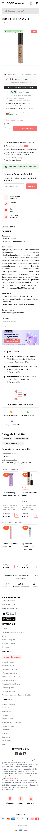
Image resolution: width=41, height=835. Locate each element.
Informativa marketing (9, 673)
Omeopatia (5, 730)
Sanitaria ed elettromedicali (11, 722)
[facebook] (16, 753)
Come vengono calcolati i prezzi (13, 632)
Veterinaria (5, 733)
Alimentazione (7, 711)
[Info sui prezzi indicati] (22, 79)
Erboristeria (6, 737)
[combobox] (20, 11)
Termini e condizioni (8, 691)
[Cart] (37, 3)
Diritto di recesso (8, 662)
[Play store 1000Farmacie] (11, 619)
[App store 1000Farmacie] (11, 613)
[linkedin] (24, 753)
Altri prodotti (6, 741)
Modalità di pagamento (9, 643)
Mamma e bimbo (7, 719)
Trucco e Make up (21, 438)
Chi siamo (5, 629)
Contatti (4, 636)
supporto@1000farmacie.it (11, 608)
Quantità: (7, 124)
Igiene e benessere (8, 704)
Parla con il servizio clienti (20, 405)
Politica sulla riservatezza (10, 669)
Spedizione (6, 647)
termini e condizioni (12, 778)
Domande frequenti (8, 640)
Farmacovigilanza (8, 688)
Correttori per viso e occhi (13, 443)
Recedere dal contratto (12, 657)
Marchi (4, 744)
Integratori (5, 715)
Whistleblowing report (9, 680)
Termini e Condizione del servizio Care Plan (16, 695)
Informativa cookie (8, 666)
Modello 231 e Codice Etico (11, 677)
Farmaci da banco (8, 726)
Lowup (5, 22)
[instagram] (20, 753)
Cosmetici (7, 438)
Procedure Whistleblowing (11, 684)
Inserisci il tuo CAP (12, 186)
